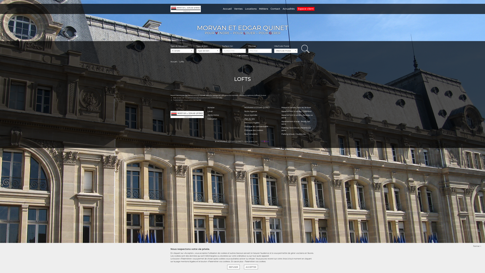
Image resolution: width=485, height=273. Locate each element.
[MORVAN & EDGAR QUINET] (186, 9)
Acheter (211, 107)
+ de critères (242, 55)
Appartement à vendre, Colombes (296, 111)
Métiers (263, 8)
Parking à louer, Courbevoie (293, 134)
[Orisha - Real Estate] (264, 141)
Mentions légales (251, 123)
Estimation (212, 119)
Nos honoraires (251, 134)
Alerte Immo (213, 115)
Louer (210, 111)
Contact (275, 8)
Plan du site (249, 119)
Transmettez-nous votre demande (187, 100)
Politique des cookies (253, 130)
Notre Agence (250, 111)
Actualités (289, 8)
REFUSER (233, 267)
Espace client (306, 8)
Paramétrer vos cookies (255, 261)
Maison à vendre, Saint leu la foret (296, 107)
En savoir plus (237, 261)
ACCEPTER (251, 267)
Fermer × (477, 246)
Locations (251, 8)
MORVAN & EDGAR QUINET (257, 107)
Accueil (227, 8)
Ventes (238, 8)
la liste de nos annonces (186, 98)
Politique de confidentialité (256, 126)
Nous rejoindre (250, 115)
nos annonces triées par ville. (210, 98)
